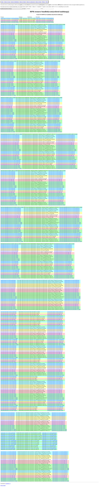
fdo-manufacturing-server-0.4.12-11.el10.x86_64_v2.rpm (66, 168)
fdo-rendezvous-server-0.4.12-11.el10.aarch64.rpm (63, 270)
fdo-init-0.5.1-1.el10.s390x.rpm (53, 119)
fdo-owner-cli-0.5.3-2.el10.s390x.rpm (55, 179)
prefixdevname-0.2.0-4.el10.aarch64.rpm (71, 280)
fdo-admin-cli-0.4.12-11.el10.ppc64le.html (8, 53)
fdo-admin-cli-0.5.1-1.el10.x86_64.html (8, 47)
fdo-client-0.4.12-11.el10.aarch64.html (7, 87)
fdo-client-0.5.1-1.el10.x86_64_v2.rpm (52, 86)
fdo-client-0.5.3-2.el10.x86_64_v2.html (8, 76)
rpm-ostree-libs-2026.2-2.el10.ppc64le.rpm (55, 318)
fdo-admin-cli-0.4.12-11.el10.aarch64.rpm (55, 52)
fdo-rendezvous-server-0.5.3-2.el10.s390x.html (9, 252)
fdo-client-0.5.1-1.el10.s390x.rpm (51, 82)
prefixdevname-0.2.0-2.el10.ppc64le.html (8, 301)
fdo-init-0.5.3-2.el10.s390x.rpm (53, 106)
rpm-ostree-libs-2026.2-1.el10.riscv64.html (8, 332)
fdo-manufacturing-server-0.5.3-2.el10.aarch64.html (10, 135)
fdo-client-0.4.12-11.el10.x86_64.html (7, 92)
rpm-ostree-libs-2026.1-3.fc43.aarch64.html (8, 358)
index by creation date (31, 1)
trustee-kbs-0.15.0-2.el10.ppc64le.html (8, 416)
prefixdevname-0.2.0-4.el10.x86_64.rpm (71, 292)
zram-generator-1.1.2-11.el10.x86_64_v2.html (9, 480)
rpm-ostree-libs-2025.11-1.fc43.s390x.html (8, 409)
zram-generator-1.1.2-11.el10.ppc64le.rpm (60, 473)
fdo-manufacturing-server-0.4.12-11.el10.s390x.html (10, 164)
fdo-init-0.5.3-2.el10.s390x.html (6, 106)
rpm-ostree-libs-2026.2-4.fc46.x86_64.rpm (55, 315)
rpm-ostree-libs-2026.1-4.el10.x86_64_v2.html (9, 357)
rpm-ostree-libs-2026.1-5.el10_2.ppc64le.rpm (55, 340)
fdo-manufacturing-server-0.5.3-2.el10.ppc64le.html (10, 139)
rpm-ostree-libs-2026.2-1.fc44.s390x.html (8, 324)
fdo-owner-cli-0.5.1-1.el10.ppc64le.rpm (56, 190)
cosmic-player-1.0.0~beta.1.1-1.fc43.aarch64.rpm (45, 18)
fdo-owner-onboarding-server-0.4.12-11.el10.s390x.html (11, 237)
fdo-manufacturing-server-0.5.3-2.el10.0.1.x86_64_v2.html (11, 134)
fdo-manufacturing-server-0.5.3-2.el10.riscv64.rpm (65, 141)
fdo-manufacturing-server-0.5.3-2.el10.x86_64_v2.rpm (66, 149)
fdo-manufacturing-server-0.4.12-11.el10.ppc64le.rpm (66, 163)
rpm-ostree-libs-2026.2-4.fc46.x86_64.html (8, 315)
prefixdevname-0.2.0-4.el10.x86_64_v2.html (9, 296)
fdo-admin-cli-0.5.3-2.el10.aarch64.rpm (55, 25)
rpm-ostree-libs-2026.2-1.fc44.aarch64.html (8, 321)
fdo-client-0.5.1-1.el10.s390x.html (7, 82)
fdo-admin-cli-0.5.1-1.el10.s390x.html (7, 45)
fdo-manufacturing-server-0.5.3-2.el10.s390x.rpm (65, 142)
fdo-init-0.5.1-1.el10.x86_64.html (7, 120)
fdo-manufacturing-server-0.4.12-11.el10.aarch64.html (10, 160)
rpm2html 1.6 (8, 483)
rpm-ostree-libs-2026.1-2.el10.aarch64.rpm (55, 381)
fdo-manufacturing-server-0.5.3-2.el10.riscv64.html (10, 141)
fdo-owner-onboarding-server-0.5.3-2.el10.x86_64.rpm (69, 218)
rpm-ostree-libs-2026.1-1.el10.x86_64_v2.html (9, 405)
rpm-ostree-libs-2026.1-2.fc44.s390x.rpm (54, 378)
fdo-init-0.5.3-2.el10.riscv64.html (7, 105)
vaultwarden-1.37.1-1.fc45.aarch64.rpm (49, 432)
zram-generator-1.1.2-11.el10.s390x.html (8, 475)
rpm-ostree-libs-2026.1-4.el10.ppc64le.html (8, 348)
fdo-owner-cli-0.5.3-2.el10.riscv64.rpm (56, 178)
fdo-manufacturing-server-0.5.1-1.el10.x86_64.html (10, 156)
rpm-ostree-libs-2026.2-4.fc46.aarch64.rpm (55, 311)
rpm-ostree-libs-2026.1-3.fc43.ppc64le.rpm (55, 359)
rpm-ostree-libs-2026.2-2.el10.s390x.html (8, 319)
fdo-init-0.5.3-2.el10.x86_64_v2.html (7, 112)
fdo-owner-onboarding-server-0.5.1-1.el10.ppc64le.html (11, 227)
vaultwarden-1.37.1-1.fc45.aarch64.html (8, 432)
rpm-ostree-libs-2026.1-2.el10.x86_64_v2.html (9, 397)
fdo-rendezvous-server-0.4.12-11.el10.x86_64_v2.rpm (64, 277)
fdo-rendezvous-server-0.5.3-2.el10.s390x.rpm (62, 252)
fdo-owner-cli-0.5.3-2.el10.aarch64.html (8, 171)
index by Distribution (15, 1)
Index (2, 1)
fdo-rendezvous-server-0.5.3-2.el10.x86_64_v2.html (10, 258)
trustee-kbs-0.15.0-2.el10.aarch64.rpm (58, 412)
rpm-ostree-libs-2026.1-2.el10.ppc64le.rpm (55, 385)
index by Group (7, 1)
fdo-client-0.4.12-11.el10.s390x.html (7, 91)
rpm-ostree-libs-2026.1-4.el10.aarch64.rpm (55, 345)
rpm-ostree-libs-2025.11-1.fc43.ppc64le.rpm (55, 407)
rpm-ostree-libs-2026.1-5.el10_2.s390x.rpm (55, 342)
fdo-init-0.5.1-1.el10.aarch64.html (7, 115)
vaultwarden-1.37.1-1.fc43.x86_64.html (8, 439)
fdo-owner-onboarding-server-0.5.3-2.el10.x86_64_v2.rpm (70, 222)
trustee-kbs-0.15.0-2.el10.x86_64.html (7, 425)
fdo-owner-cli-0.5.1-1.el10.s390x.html (7, 192)
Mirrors (43, 1)
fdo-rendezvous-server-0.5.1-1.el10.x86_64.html (9, 266)
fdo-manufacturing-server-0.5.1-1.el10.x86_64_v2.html (11, 159)
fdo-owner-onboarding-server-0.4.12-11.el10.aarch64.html (11, 233)
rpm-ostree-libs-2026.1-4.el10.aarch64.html (8, 345)
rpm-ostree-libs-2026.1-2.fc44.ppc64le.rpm (55, 377)
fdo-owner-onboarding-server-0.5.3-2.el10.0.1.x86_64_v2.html (12, 207)
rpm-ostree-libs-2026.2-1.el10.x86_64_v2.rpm (55, 338)
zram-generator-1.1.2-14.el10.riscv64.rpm (59, 459)
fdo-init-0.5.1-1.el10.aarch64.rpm (53, 115)
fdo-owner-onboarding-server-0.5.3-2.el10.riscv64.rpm (69, 214)
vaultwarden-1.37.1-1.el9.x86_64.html (8, 446)
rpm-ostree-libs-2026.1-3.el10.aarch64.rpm (55, 363)
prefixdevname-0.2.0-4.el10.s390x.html (8, 289)
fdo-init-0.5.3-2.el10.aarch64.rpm (53, 98)
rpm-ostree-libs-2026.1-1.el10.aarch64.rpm (55, 400)
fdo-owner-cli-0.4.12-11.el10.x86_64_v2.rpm (57, 204)
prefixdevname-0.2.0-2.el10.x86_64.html (8, 306)
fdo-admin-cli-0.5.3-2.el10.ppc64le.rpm (55, 29)
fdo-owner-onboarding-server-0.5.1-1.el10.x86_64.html (11, 229)
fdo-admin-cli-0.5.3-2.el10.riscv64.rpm (55, 32)
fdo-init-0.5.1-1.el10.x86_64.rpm (53, 120)
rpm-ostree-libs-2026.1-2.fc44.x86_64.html (8, 380)
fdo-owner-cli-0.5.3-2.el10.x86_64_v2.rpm (56, 185)
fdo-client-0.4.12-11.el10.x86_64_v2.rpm (52, 95)
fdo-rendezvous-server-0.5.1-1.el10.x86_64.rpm (63, 266)
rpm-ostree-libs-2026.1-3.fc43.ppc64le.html (8, 359)
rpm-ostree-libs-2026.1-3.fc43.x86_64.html (8, 362)
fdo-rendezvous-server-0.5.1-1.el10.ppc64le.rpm (63, 263)
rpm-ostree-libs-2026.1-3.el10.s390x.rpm (54, 369)
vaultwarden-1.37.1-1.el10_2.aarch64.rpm (49, 443)
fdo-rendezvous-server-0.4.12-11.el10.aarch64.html (10, 270)
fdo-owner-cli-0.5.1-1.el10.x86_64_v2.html (8, 195)
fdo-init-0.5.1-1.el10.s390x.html (6, 119)
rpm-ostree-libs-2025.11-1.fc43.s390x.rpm (55, 409)
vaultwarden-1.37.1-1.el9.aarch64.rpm (49, 445)
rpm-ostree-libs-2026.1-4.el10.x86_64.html (8, 354)
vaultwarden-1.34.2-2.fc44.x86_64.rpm (49, 449)
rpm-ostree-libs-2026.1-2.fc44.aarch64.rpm (55, 376)
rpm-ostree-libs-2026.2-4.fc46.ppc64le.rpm (55, 313)
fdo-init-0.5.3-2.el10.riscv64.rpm (53, 105)
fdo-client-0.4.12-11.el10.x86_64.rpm (51, 92)
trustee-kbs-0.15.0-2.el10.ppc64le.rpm (58, 416)
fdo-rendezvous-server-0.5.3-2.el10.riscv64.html (9, 251)
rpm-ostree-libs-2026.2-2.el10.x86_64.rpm (55, 320)
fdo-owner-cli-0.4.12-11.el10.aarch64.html (8, 197)
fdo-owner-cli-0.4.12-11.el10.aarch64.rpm (56, 197)
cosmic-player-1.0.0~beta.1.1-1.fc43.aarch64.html (10, 18)
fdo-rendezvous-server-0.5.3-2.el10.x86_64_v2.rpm (63, 258)
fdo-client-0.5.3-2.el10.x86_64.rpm (51, 72)
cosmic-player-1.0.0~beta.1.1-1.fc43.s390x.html (9, 20)
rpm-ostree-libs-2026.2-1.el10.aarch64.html (8, 326)
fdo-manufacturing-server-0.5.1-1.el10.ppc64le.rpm (65, 154)
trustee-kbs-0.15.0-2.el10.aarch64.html (8, 412)
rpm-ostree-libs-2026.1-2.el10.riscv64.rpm (55, 388)
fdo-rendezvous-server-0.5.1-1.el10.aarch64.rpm (63, 261)
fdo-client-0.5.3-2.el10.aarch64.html (7, 62)
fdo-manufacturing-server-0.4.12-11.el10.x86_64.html (10, 165)
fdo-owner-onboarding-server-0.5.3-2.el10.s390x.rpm (69, 216)
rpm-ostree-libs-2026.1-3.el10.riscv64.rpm (55, 368)
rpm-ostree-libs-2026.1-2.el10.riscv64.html (8, 388)
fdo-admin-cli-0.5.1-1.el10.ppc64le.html (8, 44)
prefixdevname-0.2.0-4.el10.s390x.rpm (71, 289)
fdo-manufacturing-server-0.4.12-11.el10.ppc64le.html (10, 163)
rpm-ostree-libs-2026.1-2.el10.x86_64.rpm (55, 393)
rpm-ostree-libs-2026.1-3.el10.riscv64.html (8, 368)
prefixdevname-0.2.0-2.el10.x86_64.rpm (71, 306)
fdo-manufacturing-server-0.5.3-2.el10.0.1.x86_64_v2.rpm (66, 134)
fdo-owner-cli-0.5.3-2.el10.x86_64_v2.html (8, 185)
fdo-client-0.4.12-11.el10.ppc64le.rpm (51, 90)
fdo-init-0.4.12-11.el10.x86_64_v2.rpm (54, 131)
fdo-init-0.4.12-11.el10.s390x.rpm (53, 127)
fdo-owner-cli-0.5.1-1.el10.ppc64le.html (8, 190)
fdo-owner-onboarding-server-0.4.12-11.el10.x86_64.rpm (69, 238)
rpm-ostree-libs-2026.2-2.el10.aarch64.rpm (55, 316)
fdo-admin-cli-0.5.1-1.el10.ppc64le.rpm (55, 44)
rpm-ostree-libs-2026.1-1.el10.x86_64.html (8, 404)
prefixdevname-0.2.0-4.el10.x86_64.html (8, 292)
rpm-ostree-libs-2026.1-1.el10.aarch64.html (8, 400)
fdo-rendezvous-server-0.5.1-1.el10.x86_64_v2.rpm (63, 269)
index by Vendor (23, 1)
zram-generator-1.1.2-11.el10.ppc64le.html (8, 473)
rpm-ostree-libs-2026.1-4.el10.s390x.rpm (54, 352)
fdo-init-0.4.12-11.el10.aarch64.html (7, 124)
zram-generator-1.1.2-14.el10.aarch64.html (8, 451)
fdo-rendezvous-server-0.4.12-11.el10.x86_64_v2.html (10, 277)
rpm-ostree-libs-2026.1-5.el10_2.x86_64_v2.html (9, 344)
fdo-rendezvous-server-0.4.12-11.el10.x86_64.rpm (63, 275)
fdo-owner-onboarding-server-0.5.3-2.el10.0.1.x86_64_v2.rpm (70, 207)
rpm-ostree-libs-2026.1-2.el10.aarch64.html (8, 381)
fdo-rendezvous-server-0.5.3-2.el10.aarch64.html (9, 245)
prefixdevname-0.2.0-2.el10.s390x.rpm (71, 304)
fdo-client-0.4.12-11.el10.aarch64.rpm (51, 87)
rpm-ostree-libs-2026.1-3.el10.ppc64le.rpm (55, 366)
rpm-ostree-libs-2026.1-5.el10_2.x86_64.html (9, 343)
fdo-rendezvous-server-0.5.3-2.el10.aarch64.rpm (63, 245)
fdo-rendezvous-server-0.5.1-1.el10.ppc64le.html (9, 263)
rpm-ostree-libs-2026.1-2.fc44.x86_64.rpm (55, 380)
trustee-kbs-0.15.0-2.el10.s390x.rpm (58, 421)
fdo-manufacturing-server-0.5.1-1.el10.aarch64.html (10, 151)
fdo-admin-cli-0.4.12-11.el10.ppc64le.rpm (55, 53)
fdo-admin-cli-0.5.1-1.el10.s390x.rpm (55, 45)
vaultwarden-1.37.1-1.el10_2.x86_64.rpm (49, 444)
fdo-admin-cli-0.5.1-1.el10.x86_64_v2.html (8, 49)
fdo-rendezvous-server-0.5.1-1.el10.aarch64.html (9, 261)
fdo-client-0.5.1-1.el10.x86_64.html (7, 83)
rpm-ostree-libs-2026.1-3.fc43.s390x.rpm (54, 361)
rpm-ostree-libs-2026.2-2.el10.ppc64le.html (8, 318)
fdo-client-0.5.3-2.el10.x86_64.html (7, 72)
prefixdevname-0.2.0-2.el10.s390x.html (8, 304)
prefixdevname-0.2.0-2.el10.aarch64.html (8, 299)
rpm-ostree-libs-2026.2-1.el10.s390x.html (8, 333)
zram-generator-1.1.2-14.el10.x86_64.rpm (60, 464)
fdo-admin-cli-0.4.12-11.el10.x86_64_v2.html (9, 58)
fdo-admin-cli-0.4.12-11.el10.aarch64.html (8, 52)
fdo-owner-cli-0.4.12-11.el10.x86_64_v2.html (9, 204)
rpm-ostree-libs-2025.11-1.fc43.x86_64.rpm (55, 410)
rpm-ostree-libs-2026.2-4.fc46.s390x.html (8, 314)
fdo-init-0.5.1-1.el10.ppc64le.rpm (53, 117)
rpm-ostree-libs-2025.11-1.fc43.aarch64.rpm (55, 406)
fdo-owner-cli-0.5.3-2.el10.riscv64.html (8, 178)
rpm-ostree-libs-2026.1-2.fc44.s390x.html (8, 378)
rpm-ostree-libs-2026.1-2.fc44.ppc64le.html (8, 377)
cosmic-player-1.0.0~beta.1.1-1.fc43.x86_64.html (10, 22)
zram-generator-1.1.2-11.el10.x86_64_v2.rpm (60, 480)
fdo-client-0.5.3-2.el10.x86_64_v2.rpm (52, 76)
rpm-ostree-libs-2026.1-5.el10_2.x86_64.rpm (55, 343)
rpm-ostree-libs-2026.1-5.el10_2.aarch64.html (9, 339)
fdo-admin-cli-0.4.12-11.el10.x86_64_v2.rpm (56, 58)
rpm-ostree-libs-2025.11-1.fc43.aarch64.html (9, 406)
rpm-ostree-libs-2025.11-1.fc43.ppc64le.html (9, 407)
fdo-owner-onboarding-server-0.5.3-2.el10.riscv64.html (11, 214)
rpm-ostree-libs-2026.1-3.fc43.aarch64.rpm (55, 358)
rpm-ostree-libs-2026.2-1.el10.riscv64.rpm (55, 332)
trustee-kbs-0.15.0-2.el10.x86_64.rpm (58, 425)
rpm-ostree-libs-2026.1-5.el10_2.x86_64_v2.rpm (56, 344)
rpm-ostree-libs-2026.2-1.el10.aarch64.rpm (55, 326)
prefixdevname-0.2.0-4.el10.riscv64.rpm (71, 287)
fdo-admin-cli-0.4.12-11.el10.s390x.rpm (55, 54)
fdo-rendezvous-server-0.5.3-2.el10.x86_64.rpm (63, 255)
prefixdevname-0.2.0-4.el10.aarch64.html (8, 280)
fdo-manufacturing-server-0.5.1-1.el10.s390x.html (10, 155)
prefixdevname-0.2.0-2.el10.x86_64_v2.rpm (72, 309)
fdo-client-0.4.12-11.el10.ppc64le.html (7, 90)
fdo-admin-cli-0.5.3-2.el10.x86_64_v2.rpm (56, 39)
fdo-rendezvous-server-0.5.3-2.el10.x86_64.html (9, 255)
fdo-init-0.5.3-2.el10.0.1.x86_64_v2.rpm (54, 97)
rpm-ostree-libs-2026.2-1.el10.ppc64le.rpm (55, 329)
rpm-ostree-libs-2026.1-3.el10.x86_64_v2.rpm (55, 375)
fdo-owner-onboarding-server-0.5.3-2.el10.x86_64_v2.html (11, 222)
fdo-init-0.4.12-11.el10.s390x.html (7, 127)
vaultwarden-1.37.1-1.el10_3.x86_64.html (8, 441)
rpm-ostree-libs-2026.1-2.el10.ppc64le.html (8, 385)
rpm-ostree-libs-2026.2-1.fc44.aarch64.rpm (55, 321)
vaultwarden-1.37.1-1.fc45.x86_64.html (8, 434)
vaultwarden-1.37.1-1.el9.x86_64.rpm (49, 446)
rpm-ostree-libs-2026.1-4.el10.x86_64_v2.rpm (55, 357)
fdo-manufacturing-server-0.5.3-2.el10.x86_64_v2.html (11, 149)
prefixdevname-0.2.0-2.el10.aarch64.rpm (71, 299)
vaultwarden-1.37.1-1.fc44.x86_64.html (8, 436)
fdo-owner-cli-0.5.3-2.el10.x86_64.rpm (56, 182)
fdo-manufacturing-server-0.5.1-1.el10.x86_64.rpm (65, 156)
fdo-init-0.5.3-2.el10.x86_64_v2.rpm (54, 112)
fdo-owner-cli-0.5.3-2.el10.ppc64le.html (8, 175)
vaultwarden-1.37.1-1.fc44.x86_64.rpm (49, 436)
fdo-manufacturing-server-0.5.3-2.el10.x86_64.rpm (65, 145)
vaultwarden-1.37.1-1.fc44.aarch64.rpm (49, 435)
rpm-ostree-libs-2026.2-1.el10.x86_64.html (8, 335)
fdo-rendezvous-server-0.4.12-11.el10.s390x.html (9, 274)
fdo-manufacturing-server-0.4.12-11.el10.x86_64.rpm (66, 165)
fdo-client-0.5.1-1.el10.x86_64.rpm (51, 83)
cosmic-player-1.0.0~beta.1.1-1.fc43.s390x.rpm (44, 20)
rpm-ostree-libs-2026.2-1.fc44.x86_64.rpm (55, 325)
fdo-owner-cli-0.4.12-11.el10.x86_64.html (8, 202)
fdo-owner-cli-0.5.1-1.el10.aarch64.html (8, 188)
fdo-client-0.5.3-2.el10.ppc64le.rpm (51, 66)
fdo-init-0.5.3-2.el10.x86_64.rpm (53, 108)
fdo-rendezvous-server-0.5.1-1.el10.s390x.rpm (62, 265)
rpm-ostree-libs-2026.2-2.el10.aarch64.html (8, 316)
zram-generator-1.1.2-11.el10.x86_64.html (8, 478)
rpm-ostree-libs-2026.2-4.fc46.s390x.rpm (54, 314)
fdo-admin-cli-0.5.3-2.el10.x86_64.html (8, 35)
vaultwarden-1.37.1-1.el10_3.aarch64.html (8, 440)
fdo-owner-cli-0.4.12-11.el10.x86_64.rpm (56, 202)
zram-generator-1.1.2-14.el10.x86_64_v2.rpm (60, 468)
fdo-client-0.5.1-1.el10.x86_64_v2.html (8, 86)
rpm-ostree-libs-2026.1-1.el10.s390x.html (8, 402)
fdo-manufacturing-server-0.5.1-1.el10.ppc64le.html (10, 154)
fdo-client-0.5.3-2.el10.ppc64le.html (7, 66)
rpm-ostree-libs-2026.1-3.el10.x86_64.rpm (55, 372)
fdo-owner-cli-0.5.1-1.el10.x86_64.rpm (56, 193)
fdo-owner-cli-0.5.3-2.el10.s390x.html (7, 179)
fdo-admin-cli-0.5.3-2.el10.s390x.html (7, 33)
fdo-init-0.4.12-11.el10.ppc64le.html (7, 126)
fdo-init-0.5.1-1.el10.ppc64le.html (7, 117)
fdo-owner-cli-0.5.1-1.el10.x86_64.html (8, 193)
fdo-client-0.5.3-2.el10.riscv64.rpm (51, 68)
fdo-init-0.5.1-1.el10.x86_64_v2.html (7, 122)
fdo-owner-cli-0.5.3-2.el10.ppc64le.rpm (56, 175)
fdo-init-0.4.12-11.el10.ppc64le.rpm (53, 126)
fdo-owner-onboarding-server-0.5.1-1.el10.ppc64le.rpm (69, 227)
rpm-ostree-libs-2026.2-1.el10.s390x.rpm (54, 333)
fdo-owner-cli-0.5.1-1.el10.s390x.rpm (55, 192)
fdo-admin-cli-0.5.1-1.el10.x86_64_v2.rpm (56, 49)
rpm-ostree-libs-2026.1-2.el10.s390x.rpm (54, 390)
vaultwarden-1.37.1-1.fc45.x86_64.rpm (49, 434)
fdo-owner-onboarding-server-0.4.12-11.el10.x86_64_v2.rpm (70, 241)
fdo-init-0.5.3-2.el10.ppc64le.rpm (53, 102)
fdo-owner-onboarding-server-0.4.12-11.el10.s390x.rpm (69, 237)
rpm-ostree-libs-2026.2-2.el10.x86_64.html (8, 320)
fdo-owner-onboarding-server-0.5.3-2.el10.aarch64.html (11, 208)
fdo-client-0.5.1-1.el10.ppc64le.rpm (51, 81)
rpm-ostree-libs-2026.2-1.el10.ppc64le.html (8, 329)
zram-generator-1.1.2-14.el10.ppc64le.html (8, 455)
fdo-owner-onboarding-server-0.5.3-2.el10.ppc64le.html (11, 212)
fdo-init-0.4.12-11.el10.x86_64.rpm (53, 129)
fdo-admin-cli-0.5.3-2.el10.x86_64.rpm (55, 35)
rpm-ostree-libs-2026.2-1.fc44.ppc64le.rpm (55, 323)
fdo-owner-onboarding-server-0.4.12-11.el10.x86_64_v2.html (12, 241)
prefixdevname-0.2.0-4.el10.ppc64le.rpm (71, 284)
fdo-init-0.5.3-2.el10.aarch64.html (7, 98)
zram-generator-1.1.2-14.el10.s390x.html (8, 460)
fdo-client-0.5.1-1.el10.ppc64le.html (7, 81)
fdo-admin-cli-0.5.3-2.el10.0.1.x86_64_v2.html (9, 24)
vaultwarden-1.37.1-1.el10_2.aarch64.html (8, 443)
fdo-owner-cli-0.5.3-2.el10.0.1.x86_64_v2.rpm (57, 170)
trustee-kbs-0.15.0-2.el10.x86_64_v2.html (8, 429)
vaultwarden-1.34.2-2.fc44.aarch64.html (8, 448)
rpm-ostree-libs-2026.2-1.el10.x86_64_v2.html (9, 338)
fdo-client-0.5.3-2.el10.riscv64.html (7, 68)
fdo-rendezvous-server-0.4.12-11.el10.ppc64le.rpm (63, 272)
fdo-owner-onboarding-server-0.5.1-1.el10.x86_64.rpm (69, 229)
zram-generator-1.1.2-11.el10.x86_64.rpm (59, 478)
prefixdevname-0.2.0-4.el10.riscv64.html (8, 287)
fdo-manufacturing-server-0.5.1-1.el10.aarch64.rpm (65, 151)
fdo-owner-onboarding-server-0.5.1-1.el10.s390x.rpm (69, 228)
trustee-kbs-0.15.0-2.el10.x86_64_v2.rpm (59, 429)
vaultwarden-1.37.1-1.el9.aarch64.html (8, 445)
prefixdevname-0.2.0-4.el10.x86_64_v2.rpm (72, 296)
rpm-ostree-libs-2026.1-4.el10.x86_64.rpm (55, 354)
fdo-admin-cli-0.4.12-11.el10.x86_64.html (8, 56)
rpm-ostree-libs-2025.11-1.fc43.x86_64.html (9, 410)
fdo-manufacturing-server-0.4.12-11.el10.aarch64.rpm (66, 160)
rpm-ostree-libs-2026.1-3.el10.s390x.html (8, 369)
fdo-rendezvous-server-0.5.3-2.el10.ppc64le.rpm (63, 248)
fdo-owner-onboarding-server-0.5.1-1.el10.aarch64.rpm (69, 224)
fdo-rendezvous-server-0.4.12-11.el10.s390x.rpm (63, 274)
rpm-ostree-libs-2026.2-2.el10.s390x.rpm (54, 319)
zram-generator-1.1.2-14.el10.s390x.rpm (59, 460)
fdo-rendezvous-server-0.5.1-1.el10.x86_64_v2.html (10, 269)
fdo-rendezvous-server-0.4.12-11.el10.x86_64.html (10, 275)
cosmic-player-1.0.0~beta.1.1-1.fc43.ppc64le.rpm (45, 19)
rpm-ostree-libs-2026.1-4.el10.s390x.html (8, 352)
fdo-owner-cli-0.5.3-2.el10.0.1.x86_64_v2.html (9, 170)
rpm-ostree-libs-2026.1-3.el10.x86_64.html (8, 372)
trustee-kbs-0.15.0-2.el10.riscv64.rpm (58, 420)
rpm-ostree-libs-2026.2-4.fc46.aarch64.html (8, 311)
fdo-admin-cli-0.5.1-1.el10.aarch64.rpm (55, 42)
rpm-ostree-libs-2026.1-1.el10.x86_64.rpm (55, 404)
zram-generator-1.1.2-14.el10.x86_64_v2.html (9, 468)
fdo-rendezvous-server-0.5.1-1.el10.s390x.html (9, 265)
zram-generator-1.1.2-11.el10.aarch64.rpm (60, 470)
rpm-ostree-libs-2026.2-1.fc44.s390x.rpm (54, 324)
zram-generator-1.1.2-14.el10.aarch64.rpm (60, 451)
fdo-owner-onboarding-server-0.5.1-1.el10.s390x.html (10, 228)
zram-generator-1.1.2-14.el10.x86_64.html (8, 464)
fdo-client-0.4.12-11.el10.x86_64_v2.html (8, 95)
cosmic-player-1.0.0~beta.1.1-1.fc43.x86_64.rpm (45, 22)
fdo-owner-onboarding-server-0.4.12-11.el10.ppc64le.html (11, 236)
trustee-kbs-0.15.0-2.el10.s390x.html (7, 421)
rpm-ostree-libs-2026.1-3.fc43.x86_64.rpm (55, 362)
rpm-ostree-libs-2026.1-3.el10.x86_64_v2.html (9, 375)
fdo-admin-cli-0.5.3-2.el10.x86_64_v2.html (8, 39)
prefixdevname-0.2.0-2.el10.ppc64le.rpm (71, 301)
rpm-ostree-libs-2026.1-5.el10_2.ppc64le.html (9, 340)
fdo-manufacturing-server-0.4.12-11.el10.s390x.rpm (65, 164)
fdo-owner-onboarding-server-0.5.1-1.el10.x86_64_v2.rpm (70, 232)
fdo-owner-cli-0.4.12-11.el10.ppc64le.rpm (56, 199)
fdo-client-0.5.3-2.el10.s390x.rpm (51, 69)
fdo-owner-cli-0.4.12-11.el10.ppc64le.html (8, 199)
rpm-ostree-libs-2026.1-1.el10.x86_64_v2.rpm (55, 405)
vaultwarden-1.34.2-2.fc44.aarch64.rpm (49, 448)
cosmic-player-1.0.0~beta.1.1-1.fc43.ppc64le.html (10, 19)
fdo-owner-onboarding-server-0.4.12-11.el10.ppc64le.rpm (69, 236)
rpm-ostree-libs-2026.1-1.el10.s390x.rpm (54, 402)
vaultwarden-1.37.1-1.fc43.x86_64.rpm (49, 439)
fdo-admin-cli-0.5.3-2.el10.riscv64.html (8, 32)
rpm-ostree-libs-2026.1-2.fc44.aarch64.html (8, 376)
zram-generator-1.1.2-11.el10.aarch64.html (8, 470)
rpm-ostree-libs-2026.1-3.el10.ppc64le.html (8, 366)
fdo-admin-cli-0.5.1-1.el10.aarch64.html (8, 42)
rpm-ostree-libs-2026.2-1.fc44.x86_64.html (8, 325)
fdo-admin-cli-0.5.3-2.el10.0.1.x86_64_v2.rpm (56, 24)
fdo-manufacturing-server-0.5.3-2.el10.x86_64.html (10, 145)
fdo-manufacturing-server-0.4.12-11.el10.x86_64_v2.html (11, 168)
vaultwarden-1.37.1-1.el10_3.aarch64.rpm (49, 440)
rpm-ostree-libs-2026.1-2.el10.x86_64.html (8, 393)
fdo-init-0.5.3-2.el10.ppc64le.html (7, 102)
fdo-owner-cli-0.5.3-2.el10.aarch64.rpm (56, 171)
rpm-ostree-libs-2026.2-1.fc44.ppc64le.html (8, 323)
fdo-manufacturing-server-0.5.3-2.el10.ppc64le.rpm (65, 139)
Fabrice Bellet (3, 485)
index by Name (38, 1)
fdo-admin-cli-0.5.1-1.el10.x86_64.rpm (55, 47)
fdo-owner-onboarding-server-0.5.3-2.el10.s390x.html (10, 216)
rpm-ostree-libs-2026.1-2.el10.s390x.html (8, 390)
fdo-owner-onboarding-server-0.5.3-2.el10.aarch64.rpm (69, 208)
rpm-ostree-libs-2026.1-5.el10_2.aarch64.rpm (55, 339)
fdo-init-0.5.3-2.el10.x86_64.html (7, 108)
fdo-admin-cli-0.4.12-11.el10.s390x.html (8, 54)
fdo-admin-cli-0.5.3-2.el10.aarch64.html (8, 25)
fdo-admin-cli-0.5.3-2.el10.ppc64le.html (8, 29)
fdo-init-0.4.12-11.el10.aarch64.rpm (53, 124)
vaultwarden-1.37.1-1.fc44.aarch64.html (8, 435)
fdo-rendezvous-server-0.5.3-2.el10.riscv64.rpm (63, 251)
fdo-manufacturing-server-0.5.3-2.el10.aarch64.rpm (65, 135)
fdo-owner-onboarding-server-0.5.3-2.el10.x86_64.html (11, 218)
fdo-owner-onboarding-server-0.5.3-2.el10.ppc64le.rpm (69, 212)
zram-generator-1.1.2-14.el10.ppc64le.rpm (60, 455)
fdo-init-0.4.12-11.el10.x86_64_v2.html (8, 131)
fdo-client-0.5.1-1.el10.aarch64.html (7, 78)
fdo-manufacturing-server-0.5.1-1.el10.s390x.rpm (65, 155)
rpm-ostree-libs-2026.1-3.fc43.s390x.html (8, 361)
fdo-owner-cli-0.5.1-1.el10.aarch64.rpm (56, 188)
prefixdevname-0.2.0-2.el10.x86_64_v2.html (9, 309)
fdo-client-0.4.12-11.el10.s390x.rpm (51, 91)
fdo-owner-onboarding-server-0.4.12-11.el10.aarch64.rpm (69, 233)
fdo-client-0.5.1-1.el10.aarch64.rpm (51, 78)
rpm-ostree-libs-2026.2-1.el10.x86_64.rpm (55, 335)
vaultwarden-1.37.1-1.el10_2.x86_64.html (8, 444)
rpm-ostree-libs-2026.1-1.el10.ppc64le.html (8, 401)
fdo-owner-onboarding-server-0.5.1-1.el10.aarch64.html (11, 224)
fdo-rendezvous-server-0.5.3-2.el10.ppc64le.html (9, 248)
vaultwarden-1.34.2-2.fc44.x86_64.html (8, 449)
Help (47, 1)
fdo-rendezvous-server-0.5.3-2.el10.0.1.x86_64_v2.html (11, 243)
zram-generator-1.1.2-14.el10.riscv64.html (8, 459)
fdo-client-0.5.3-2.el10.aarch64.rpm (51, 62)
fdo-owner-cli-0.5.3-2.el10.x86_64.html (8, 182)
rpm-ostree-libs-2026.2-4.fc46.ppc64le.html (8, 313)
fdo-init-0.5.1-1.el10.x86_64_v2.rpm (54, 122)
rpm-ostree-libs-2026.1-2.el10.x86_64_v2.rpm (55, 397)
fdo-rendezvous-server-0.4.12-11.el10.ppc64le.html (10, 272)
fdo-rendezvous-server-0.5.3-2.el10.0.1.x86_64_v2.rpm (64, 243)
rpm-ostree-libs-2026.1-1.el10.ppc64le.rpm (55, 401)
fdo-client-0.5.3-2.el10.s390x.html (7, 69)
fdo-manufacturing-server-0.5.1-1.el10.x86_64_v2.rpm (66, 159)
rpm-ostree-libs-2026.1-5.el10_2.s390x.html (8, 342)
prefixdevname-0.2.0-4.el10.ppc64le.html (8, 284)
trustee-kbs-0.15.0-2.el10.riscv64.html (7, 420)
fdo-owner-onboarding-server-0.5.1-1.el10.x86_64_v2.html (11, 232)
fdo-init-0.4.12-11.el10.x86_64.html (7, 129)
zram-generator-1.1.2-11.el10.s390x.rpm (59, 475)
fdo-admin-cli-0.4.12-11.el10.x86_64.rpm (55, 56)
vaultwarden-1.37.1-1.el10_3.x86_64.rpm (49, 441)
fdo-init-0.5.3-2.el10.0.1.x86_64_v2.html (8, 97)
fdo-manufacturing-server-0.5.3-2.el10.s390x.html (10, 142)
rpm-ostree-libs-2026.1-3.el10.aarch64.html (8, 363)
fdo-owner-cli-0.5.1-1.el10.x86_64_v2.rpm (56, 195)
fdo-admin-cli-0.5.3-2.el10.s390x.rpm (55, 33)
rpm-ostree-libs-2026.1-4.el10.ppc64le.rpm (55, 348)
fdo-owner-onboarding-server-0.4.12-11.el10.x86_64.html (11, 238)
